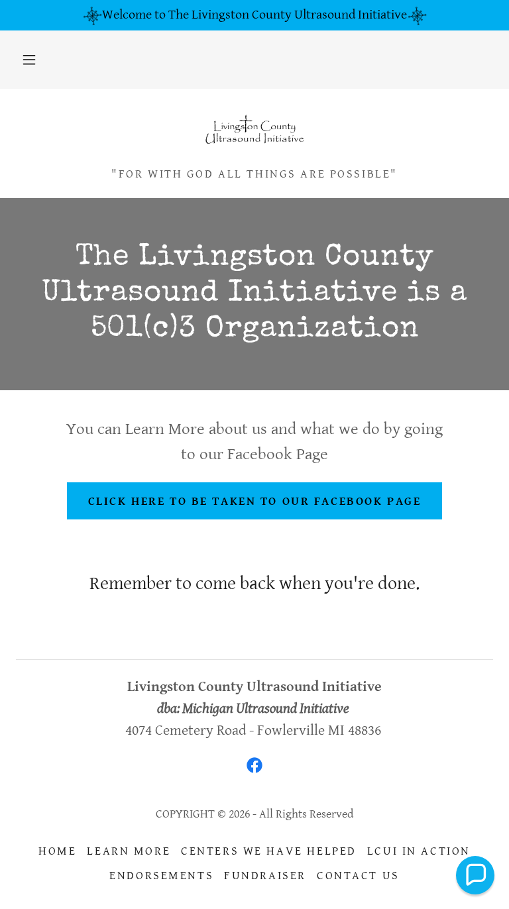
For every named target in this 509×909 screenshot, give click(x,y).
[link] (254, 131)
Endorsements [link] (161, 875)
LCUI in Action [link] (419, 851)
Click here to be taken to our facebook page (255, 501)
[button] (29, 59)
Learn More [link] (128, 851)
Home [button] (57, 851)
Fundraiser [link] (265, 875)
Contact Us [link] (358, 875)
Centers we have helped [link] (269, 851)
